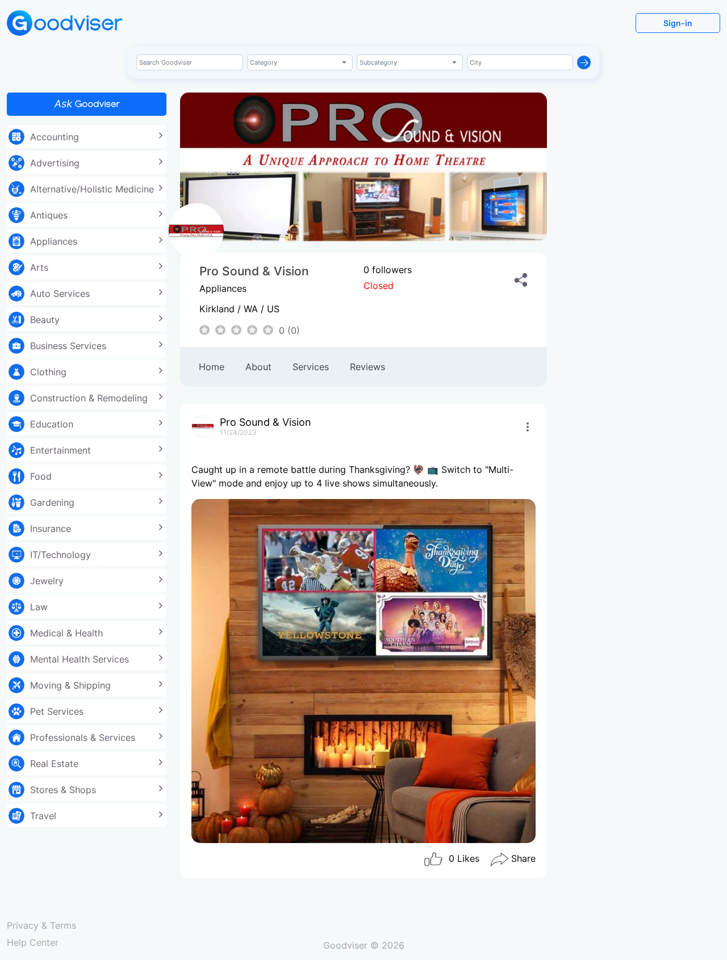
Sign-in (677, 23)
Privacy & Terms (41, 925)
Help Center (33, 942)
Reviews (367, 366)
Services (311, 366)
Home (211, 366)
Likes (464, 859)
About (258, 366)
